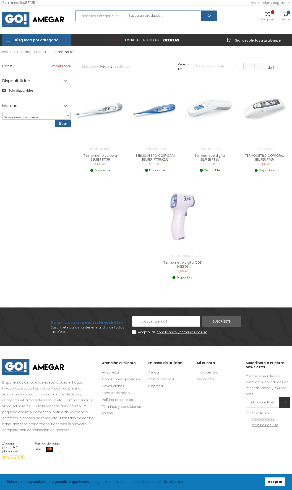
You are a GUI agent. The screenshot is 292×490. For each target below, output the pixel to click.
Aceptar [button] (275, 481)
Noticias (151, 40)
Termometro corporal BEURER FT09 (100, 157)
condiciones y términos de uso (181, 332)
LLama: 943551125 (21, 2)
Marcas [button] (9, 105)
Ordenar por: (183, 66)
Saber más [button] (173, 481)
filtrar (63, 123)
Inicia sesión (207, 372)
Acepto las (172, 332)
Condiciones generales (121, 379)
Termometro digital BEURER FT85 (210, 157)
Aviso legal (111, 372)
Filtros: (7, 66)
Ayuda (153, 372)
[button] (267, 16)
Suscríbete (222, 321)
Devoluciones (113, 386)
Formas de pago (116, 393)
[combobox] (36, 116)
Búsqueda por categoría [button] (36, 40)
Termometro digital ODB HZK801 (182, 264)
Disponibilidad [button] (16, 81)
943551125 (13, 457)
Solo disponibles (21, 90)
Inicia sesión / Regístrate (270, 2)
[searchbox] (37, 116)
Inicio (115, 40)
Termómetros (100, 149)
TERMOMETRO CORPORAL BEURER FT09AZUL (155, 157)
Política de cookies (117, 399)
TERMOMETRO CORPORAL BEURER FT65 (264, 157)
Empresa (132, 40)
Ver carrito (205, 379)
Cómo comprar (161, 379)
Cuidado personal (32, 52)
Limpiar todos (61, 66)
